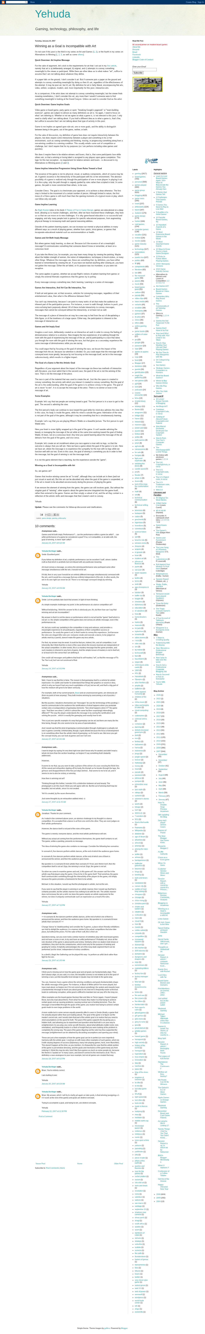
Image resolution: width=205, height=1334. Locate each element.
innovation (139, 1060)
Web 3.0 (159, 490)
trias (136, 1268)
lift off (137, 1094)
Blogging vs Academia (163, 904)
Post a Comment (45, 1116)
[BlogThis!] (49, 514)
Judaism (138, 213)
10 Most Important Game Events (162, 244)
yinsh (137, 443)
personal (138, 182)
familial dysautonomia (140, 986)
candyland (139, 883)
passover (138, 346)
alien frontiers (140, 683)
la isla (137, 1086)
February (162, 796)
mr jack (138, 628)
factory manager (141, 976)
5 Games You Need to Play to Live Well (162, 207)
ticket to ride (140, 540)
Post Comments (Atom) (55, 1168)
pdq (136, 1155)
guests (137, 369)
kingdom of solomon (139, 1078)
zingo (137, 1309)
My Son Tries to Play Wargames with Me (162, 354)
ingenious (139, 522)
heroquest (139, 1039)
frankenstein (140, 1004)
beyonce (138, 869)
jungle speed (140, 757)
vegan (137, 662)
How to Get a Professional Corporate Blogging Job (161, 668)
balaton (138, 592)
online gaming (140, 326)
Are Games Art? (162, 286)
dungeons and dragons (141, 958)
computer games (141, 229)
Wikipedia (139, 831)
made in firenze (141, 1106)
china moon (139, 702)
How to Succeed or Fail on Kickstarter (162, 676)
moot (137, 769)
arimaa (137, 857)
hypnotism (139, 1054)
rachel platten (140, 1176)
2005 (158, 1198)
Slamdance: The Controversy (163, 1065)
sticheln (138, 1238)
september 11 (140, 1209)
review (137, 238)
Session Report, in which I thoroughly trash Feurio (163, 1047)
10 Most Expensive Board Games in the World (163, 235)
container (138, 724)
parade (138, 772)
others (80, 54)
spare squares (140, 573)
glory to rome (140, 1022)
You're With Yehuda (160, 683)
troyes (137, 1274)
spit (136, 537)
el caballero (139, 611)
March (161, 793)
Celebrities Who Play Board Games (162, 298)
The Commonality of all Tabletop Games (162, 307)
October (161, 766)
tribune (137, 1271)
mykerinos (139, 631)
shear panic (139, 1218)
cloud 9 (138, 921)
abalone (138, 834)
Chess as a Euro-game (163, 858)
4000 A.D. (139, 813)
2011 (158, 737)
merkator (138, 1118)
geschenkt (139, 519)
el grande (139, 552)
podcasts (138, 390)
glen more (139, 1019)
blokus (137, 434)
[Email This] (46, 514)
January (162, 800)
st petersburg (140, 401)
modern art (139, 558)
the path (138, 1253)
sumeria (138, 1250)
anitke (137, 854)
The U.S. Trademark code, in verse (163, 484)
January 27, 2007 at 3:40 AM (53, 739)
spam (137, 1230)
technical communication (141, 499)
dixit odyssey (140, 951)
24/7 (136, 810)
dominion (138, 366)
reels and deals (141, 1186)
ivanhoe (138, 1066)
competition (139, 936)
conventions (140, 252)
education (139, 608)
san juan (138, 570)
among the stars (141, 849)
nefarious (138, 1131)
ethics (137, 323)
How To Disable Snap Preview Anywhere (163, 807)
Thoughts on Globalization (163, 949)
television (139, 510)
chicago (138, 897)
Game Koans (161, 525)
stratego (138, 1241)
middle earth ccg (141, 1121)
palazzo (138, 1145)
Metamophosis (162, 574)
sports (137, 804)
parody (137, 295)
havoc (137, 419)
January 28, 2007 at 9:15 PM (53, 1059)
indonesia (139, 751)
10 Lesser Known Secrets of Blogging (162, 401)
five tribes (139, 1001)
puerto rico (139, 257)
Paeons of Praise (162, 831)
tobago (137, 807)
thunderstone (140, 1256)
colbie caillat (140, 930)
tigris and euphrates (139, 459)
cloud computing (141, 710)
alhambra (139, 840)
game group (140, 190)
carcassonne (140, 449)
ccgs (137, 357)
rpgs (136, 349)
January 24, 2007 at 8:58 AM (53, 588)
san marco (139, 1203)
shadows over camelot (140, 1213)
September (162, 769)
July (160, 778)
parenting (139, 1148)
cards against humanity (140, 693)
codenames (139, 716)
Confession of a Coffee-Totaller (163, 1173)
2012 (158, 734)
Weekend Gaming (162, 1009)
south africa (139, 1224)
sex (136, 647)
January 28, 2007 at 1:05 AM (53, 960)
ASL (136, 673)
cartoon (138, 292)
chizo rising (139, 900)
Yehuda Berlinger (49, 551)
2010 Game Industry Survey (162, 270)
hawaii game (140, 1036)
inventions (139, 526)
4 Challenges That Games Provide (161, 199)
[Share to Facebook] (54, 514)
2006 (158, 1194)
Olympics (138, 679)
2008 (158, 748)
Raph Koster (43, 210)
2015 (158, 723)
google (137, 343)
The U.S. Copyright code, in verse (162, 472)
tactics (137, 578)
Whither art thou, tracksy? (162, 1074)
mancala (138, 625)
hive (136, 614)
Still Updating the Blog (163, 816)
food (136, 360)
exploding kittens (142, 968)
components (140, 267)
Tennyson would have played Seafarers (162, 596)
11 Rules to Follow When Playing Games (162, 258)
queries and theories (140, 1167)
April (160, 789)
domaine (138, 954)
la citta (137, 1083)
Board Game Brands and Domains (164, 983)
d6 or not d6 (161, 510)
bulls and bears (141, 878)
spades (138, 1227)
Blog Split (162, 1038)
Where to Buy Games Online (162, 382)
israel (137, 204)
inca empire (139, 1057)
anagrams (139, 413)
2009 (158, 744)
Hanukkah (139, 676)
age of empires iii (142, 587)
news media (140, 302)
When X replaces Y (163, 1166)
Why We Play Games (161, 387)
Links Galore (163, 919)
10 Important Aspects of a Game (161, 227)
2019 (158, 709)
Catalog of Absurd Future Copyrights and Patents (162, 420)
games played (140, 185)
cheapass (139, 894)
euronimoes (140, 965)
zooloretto (139, 1312)
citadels (138, 912)
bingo (137, 872)
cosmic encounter (139, 394)
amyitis (137, 686)
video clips (139, 298)
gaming (54, 518)
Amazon (138, 546)
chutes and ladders (139, 908)
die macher (139, 948)
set (136, 495)
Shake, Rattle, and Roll (161, 585)
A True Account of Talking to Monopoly (163, 620)
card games (139, 224)
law (136, 273)
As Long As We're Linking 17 (163, 1123)
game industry (140, 244)
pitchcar (138, 778)
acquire (138, 549)
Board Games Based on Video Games (162, 291)
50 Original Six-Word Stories (162, 499)
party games (140, 440)
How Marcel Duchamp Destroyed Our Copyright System (162, 430)
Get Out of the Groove (163, 1180)
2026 (158, 695)
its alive (138, 317)
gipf (136, 384)
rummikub (139, 529)
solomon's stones (142, 799)
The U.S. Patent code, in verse (162, 478)
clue (136, 924)
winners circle (140, 543)
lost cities (138, 1100)
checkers (138, 602)
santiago (138, 1206)
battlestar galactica (138, 864)
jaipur (137, 1069)
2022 (158, 699)
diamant (138, 945)
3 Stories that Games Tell (161, 193)
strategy (138, 406)
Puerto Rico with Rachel (164, 970)
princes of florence (139, 563)
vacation (138, 235)
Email (135, 52)
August (161, 775)
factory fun (139, 973)
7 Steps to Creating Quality (162, 639)
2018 (158, 713)
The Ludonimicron (161, 558)
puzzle (137, 431)
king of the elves (141, 1072)
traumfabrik (139, 659)
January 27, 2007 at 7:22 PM (53, 905)
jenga (137, 754)
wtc (136, 1306)
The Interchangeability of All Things (163, 450)
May (160, 785)
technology (139, 249)
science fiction (140, 532)
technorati (139, 653)
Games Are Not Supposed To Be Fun (162, 323)
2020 (158, 706)
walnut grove (140, 1285)
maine (137, 622)
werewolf (138, 1294)
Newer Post (40, 1164)
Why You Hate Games (161, 392)
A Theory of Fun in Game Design (79, 210)
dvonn (137, 481)
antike (137, 437)
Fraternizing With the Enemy (163, 644)
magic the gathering (139, 376)
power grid (139, 428)
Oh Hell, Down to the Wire (164, 923)
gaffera (107, 1328)
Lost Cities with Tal (162, 976)
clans (137, 918)
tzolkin (137, 1277)
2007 (158, 751)
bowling (138, 875)
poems (137, 281)
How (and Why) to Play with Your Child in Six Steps (162, 336)
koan (137, 555)
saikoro (138, 1200)
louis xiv (138, 1103)
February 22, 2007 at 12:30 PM (54, 1111)
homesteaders (140, 617)
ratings (137, 793)
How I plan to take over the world (161, 660)
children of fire (140, 697)
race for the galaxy (139, 1172)
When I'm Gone (162, 864)
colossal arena (141, 719)
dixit (136, 735)
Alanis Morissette (142, 822)
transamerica (140, 1265)
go (136, 340)
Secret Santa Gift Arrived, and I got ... (164, 941)
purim (137, 567)
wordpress (139, 1297)
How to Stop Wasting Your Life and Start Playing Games (162, 346)
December (162, 754)
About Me (136, 47)
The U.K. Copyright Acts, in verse (163, 464)
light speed (139, 1097)
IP (135, 264)
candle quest (140, 469)
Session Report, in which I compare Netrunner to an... (163, 960)
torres (137, 581)
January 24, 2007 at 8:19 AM (53, 543)
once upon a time (142, 1140)
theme (137, 409)
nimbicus (138, 1134)
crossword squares (139, 940)
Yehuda (52, 14)
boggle (137, 599)
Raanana (138, 828)
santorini (138, 796)
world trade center (139, 1302)
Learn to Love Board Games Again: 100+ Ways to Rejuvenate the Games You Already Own (162, 182)
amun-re (138, 478)
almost (137, 843)
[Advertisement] (79, 1140)
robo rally (138, 644)
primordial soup (141, 784)
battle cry (138, 595)
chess (137, 320)
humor (137, 221)
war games (139, 381)
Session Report (162, 579)
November (162, 760)
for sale (138, 452)
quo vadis (139, 790)
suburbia (138, 1244)
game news (139, 199)
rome (137, 1194)
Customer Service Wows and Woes (163, 872)
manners (138, 425)
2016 (158, 720)
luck (136, 387)
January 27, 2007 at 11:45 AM (54, 802)
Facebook (137, 55)
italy (136, 1063)
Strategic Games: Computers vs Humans (163, 370)
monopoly (139, 311)
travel (137, 210)
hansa (137, 748)
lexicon (138, 760)
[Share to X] (52, 514)
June (160, 782)
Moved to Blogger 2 (163, 847)
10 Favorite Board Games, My (162, 219)
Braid (77, 693)
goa (136, 1025)
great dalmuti (140, 1028)
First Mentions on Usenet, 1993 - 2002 (163, 992)
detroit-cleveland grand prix (141, 731)
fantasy (138, 741)
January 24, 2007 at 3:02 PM (53, 669)
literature (138, 270)
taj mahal (138, 650)
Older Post (118, 1164)
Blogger (138, 363)
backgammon (140, 860)
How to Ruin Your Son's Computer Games (161, 441)
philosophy (62, 518)
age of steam (140, 837)
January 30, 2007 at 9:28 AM (53, 1084)
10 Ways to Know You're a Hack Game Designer (163, 251)
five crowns (139, 998)
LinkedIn (136, 57)
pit (136, 472)
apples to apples (141, 352)
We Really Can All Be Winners (163, 1082)
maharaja (139, 763)
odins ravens (140, 638)
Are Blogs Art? (161, 406)
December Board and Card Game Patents (164, 1114)
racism (137, 1180)
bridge (137, 416)
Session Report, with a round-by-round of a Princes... (163, 884)
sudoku (138, 1247)
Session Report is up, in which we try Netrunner (163, 1146)
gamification (140, 372)
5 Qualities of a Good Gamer (162, 213)
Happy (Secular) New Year (163, 1187)
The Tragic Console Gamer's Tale (163, 611)
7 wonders (139, 816)
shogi (137, 1221)
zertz (137, 584)
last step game (141, 1089)
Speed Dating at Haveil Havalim (163, 930)
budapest (138, 513)
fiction (137, 992)
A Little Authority (162, 853)
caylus (137, 516)
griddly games (140, 1031)
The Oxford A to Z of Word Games (163, 1091)
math (137, 492)
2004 (158, 1201)
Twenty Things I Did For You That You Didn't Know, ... (164, 1133)
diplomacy (139, 605)
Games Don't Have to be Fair (162, 329)
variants (138, 305)
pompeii (138, 781)
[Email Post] (41, 514)
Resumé (136, 50)
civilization (139, 915)
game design (46, 518)
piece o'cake (140, 1158)
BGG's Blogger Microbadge (163, 1158)
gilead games (140, 1013)
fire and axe (139, 995)
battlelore (138, 689)
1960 (137, 670)
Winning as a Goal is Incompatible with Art (164, 912)
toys (136, 656)
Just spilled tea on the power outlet (163, 1001)
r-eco (137, 641)
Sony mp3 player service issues (162, 823)
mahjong (138, 1111)
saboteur (138, 1197)
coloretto (138, 933)
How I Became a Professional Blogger (162, 650)
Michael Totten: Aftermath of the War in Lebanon (164, 1018)
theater (137, 475)
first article (111, 66)
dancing (138, 727)
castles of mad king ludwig (140, 890)
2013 (158, 730)
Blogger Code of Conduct (143, 60)
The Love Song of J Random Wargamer (162, 549)
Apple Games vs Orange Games (163, 1100)
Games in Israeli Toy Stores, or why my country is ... (164, 1030)
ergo (137, 962)
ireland (137, 422)
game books (140, 331)
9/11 (136, 819)
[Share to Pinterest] (57, 514)
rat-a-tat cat (139, 1183)
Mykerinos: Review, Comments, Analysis (164, 896)
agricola (138, 446)
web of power (140, 1291)
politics (137, 260)
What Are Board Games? (162, 377)
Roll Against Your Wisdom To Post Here (163, 566)
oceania (138, 634)
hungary (138, 455)
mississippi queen (139, 1127)
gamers (138, 314)
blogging (138, 195)
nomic (137, 1137)
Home (79, 1164)
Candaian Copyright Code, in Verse (162, 411)
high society (140, 1042)
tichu (137, 398)
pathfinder (139, 1152)
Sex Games (160, 365)
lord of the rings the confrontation (141, 485)
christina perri (140, 904)
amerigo (138, 846)
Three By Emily (162, 603)
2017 (158, 716)
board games (140, 177)
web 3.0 (138, 1288)
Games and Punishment (161, 539)
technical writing (141, 505)
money (137, 766)
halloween (139, 744)
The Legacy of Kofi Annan (164, 1057)
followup (160, 654)
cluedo (137, 927)
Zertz (160, 936)
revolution (139, 1191)
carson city (139, 886)
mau (136, 1115)
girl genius (139, 1016)
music (137, 284)
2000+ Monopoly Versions (163, 265)
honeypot (138, 1051)
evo (136, 738)
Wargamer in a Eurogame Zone (162, 629)
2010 (158, 741)
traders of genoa (141, 1259)
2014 (158, 727)
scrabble (138, 308)
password (139, 775)
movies (138, 241)
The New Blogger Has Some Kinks (163, 839)
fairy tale (138, 982)
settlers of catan (141, 334)
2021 (158, 702)
